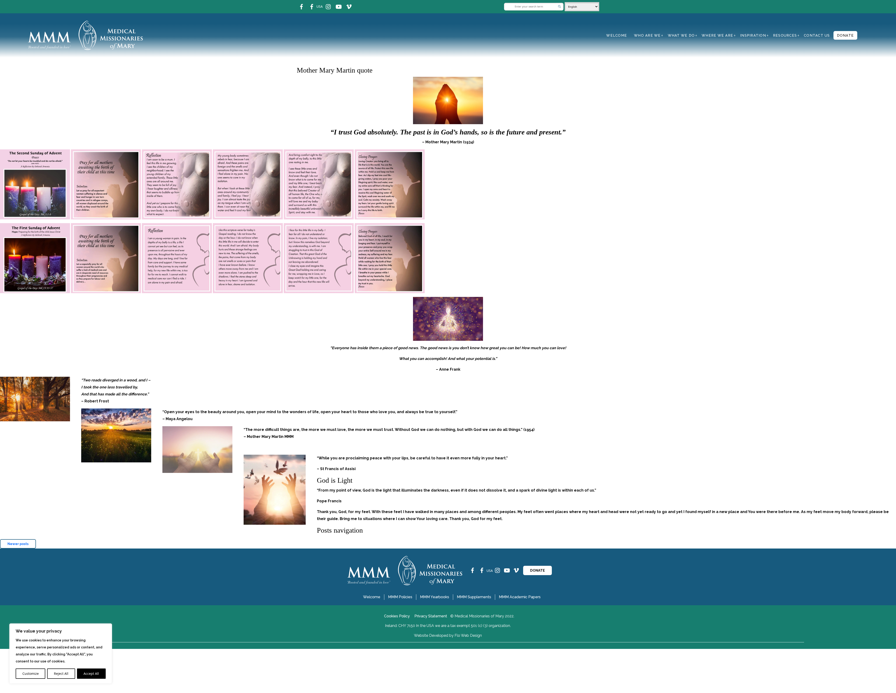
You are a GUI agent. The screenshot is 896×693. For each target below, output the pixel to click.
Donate (845, 35)
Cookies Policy (397, 616)
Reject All (61, 673)
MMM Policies (400, 597)
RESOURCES (785, 35)
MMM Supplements (474, 597)
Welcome (616, 35)
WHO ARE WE (647, 35)
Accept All (91, 673)
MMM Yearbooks (434, 597)
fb (298, 4)
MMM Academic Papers (520, 597)
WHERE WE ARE (717, 35)
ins (325, 4)
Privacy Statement (430, 616)
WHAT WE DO (681, 35)
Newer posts (17, 544)
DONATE (537, 570)
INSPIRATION (753, 35)
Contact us (817, 35)
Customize (30, 673)
